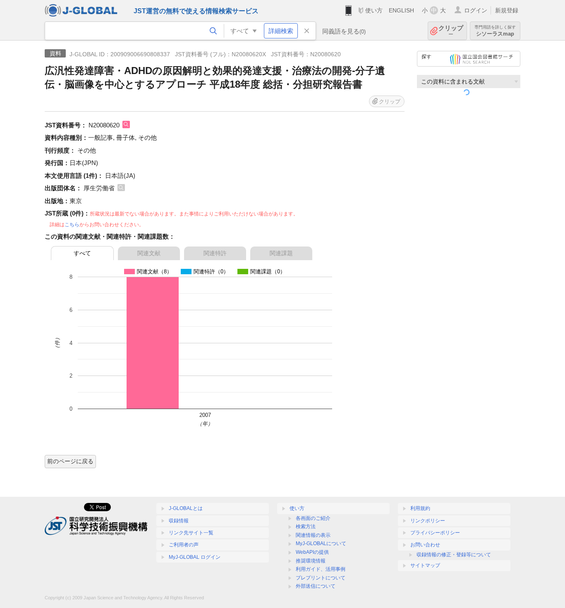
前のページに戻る (70, 461)
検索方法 (306, 526)
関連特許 (215, 253)
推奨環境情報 (311, 561)
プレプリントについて (320, 578)
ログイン (475, 10)
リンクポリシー (427, 521)
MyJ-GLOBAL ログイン (194, 557)
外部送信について (315, 586)
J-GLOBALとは (186, 508)
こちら (72, 224)
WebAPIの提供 (312, 552)
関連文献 (148, 253)
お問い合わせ (425, 545)
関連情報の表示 (313, 535)
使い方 (374, 10)
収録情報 (179, 521)
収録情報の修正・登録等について (454, 555)
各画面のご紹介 (313, 518)
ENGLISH (401, 10)
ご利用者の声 (184, 545)
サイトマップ (425, 565)
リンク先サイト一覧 (191, 533)
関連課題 (281, 253)
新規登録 (506, 10)
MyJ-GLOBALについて (321, 543)
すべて (82, 253)
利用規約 (420, 508)
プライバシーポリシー (435, 533)
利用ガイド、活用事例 (320, 569)
